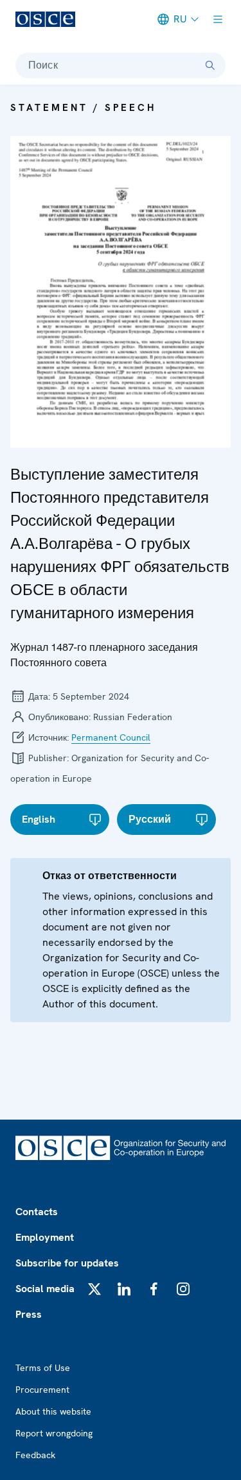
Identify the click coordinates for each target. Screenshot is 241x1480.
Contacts (36, 1211)
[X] (94, 1289)
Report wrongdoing (54, 1433)
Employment (44, 1237)
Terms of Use (42, 1368)
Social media (45, 1288)
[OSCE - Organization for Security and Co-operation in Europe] (45, 19)
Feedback (35, 1455)
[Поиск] (210, 65)
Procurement (42, 1389)
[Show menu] (218, 19)
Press (28, 1314)
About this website (53, 1411)
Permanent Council (110, 737)
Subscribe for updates (67, 1263)
